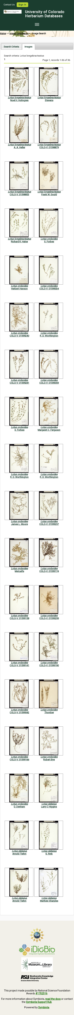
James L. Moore (19, 524)
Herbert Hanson (19, 288)
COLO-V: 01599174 (49, 571)
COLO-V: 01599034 (49, 288)
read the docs (53, 998)
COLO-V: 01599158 (19, 618)
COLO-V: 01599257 (49, 524)
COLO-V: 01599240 (19, 335)
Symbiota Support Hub (39, 1002)
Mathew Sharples (49, 900)
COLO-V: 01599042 (19, 712)
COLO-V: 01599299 (49, 618)
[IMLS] (37, 964)
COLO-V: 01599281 (19, 382)
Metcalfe (19, 571)
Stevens (49, 100)
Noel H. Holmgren (19, 100)
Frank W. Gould (49, 194)
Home (3, 33)
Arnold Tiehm (19, 853)
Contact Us (9, 4)
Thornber (49, 712)
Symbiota (43, 1007)
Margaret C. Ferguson (49, 430)
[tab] (11, 46)
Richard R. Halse (19, 241)
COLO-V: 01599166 (19, 759)
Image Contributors (19, 33)
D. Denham (19, 806)
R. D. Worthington (49, 335)
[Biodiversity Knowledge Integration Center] (37, 978)
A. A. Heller (19, 147)
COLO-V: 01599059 (49, 382)
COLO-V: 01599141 (19, 665)
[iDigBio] (37, 949)
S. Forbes (49, 241)
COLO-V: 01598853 (19, 194)
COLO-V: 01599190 (49, 665)
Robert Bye (49, 759)
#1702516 (41, 993)
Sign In (22, 4)
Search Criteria (11, 46)
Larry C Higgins (49, 806)
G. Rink (49, 853)
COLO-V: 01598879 (49, 147)
